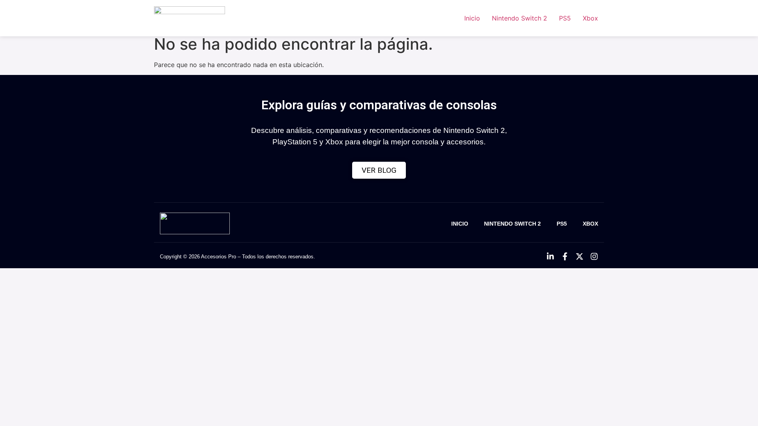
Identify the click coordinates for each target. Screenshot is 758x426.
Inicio (472, 18)
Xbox (590, 18)
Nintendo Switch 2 (519, 18)
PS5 (565, 18)
